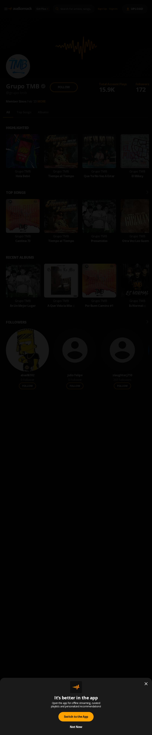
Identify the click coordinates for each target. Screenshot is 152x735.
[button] (76, 367)
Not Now (76, 727)
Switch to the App (76, 717)
